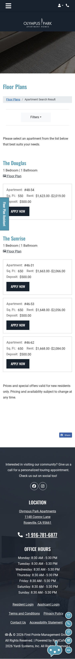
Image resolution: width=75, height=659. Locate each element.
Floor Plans (13, 99)
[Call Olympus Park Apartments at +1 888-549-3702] (67, 5)
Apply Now (20, 211)
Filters (34, 117)
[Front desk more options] (68, 650)
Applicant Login (48, 604)
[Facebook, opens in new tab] (34, 486)
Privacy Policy (53, 613)
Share (67, 435)
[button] (60, 5)
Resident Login (23, 604)
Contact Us (18, 622)
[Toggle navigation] (8, 5)
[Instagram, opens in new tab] (43, 486)
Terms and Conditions (24, 613)
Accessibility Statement (46, 622)
